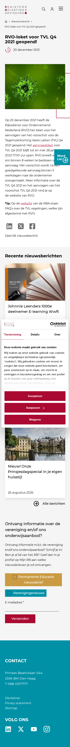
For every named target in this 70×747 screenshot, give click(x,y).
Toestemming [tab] (12, 334)
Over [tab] (57, 334)
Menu (61, 8)
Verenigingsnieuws (28, 593)
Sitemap (11, 708)
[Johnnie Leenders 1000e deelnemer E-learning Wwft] (35, 282)
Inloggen (54, 8)
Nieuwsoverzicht (20, 21)
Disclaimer (12, 698)
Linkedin (8, 729)
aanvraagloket (43, 145)
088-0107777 (18, 684)
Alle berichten (54, 504)
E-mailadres (13, 602)
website (26, 203)
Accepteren (35, 395)
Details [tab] (35, 334)
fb (47, 729)
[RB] (16, 10)
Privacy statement (18, 703)
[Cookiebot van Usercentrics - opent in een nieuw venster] (50, 324)
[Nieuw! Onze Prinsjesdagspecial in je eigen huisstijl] (35, 442)
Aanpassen (33, 407)
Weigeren (35, 419)
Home (6, 21)
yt (34, 729)
